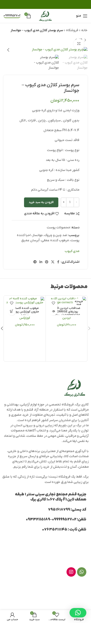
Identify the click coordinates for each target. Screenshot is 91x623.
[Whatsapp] (81, 572)
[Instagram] (71, 572)
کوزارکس (24, 318)
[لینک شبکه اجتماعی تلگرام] (35, 262)
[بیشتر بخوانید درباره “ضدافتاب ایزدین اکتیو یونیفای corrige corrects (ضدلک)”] (53, 311)
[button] (11, 311)
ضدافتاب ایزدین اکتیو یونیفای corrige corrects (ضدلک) (66, 311)
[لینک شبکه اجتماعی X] (53, 262)
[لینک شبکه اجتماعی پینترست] (47, 262)
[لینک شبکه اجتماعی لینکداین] (41, 262)
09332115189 (38, 519)
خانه (84, 30)
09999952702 (12, 16)
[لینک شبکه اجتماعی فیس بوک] (58, 262)
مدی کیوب (72, 251)
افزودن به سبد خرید (41, 202)
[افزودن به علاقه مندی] (53, 303)
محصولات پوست (58, 227)
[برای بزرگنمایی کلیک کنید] (79, 44)
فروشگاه (72, 30)
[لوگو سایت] (45, 16)
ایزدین (66, 318)
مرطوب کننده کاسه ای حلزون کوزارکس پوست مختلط (25, 311)
